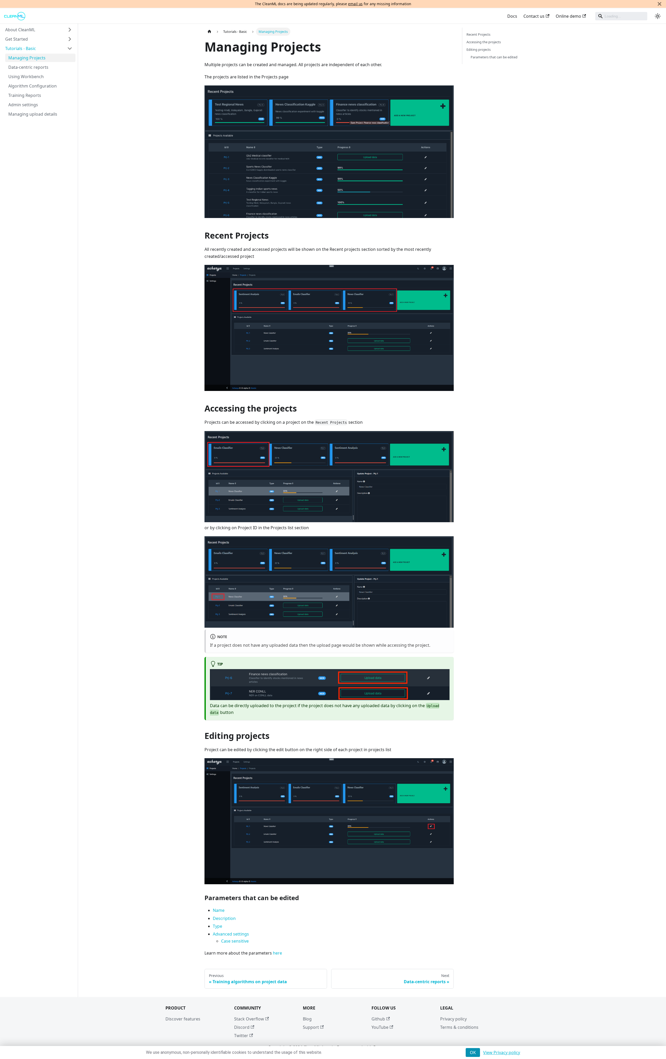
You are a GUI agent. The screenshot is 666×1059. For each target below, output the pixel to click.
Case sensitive (235, 941)
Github (378, 1019)
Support (311, 1027)
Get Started (16, 39)
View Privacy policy (501, 1052)
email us (355, 3)
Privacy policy (453, 1019)
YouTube (380, 1027)
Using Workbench (26, 76)
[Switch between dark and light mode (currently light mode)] (658, 16)
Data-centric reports (28, 67)
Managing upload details (32, 114)
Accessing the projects (483, 42)
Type (217, 926)
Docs (512, 16)
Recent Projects (478, 34)
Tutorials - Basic (20, 48)
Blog (307, 1019)
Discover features (182, 1019)
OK (473, 1052)
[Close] (659, 4)
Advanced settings (231, 934)
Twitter (241, 1035)
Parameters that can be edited (494, 57)
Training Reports (24, 95)
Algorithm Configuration (32, 86)
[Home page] (209, 32)
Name (219, 910)
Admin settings (23, 105)
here (277, 953)
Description (224, 918)
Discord (241, 1027)
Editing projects (478, 49)
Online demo (568, 16)
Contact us (534, 16)
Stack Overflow (249, 1019)
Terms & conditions (459, 1027)
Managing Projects (27, 58)
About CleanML (20, 30)
